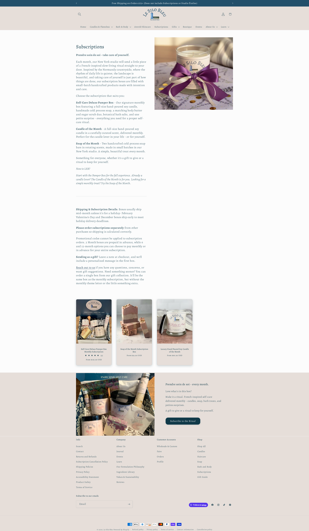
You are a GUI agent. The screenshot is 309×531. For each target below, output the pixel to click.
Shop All (201, 446)
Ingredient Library (125, 471)
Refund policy (138, 529)
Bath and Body (204, 466)
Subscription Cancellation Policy (92, 461)
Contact (80, 451)
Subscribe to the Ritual (183, 421)
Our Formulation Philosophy (130, 466)
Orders (160, 456)
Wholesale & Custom (167, 446)
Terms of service (167, 529)
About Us (120, 446)
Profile (160, 461)
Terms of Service (84, 487)
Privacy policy (152, 529)
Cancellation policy (204, 529)
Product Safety (83, 482)
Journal (119, 451)
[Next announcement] (232, 3)
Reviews (120, 482)
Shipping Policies (84, 466)
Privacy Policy (83, 471)
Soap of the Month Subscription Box (134, 350)
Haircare (201, 456)
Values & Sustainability (127, 476)
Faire (159, 451)
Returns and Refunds (86, 456)
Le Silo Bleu (108, 529)
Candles (201, 451)
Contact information (185, 529)
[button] (79, 14)
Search (79, 446)
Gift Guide (202, 476)
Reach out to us (85, 267)
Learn (119, 461)
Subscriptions (204, 471)
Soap (199, 461)
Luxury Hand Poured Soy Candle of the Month (175, 350)
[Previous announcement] (76, 3)
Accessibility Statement (87, 476)
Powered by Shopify (121, 529)
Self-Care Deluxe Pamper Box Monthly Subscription (94, 350)
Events (119, 456)
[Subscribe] (129, 504)
